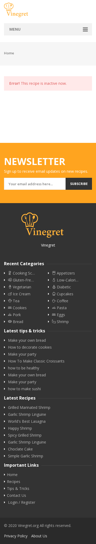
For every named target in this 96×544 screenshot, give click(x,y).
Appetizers (65, 273)
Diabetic (63, 287)
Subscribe (79, 184)
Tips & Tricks (18, 488)
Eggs (60, 314)
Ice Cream (21, 294)
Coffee (62, 301)
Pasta (61, 307)
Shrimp (62, 321)
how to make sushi (24, 388)
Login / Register (21, 502)
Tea (15, 301)
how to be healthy (23, 368)
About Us (39, 535)
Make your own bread (27, 340)
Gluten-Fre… (23, 280)
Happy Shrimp (20, 428)
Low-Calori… (67, 280)
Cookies (19, 307)
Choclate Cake (20, 449)
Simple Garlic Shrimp (25, 456)
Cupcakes (64, 294)
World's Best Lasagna (27, 421)
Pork (16, 314)
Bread (17, 321)
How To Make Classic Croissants (36, 361)
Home (9, 53)
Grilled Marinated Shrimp (29, 407)
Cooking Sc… (23, 273)
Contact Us (16, 495)
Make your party (22, 354)
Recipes (13, 481)
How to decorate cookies (30, 347)
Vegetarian (21, 287)
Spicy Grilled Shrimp (25, 435)
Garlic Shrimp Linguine (27, 414)
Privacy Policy (15, 535)
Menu (15, 29)
